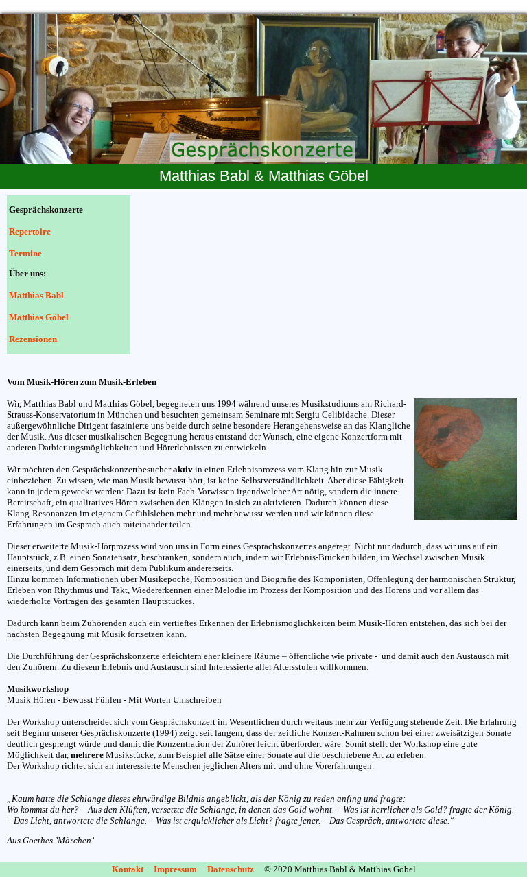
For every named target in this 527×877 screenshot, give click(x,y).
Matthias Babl (36, 295)
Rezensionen (33, 339)
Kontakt (127, 869)
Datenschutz (230, 869)
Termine (25, 253)
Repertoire (30, 231)
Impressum (175, 869)
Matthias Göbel (38, 317)
